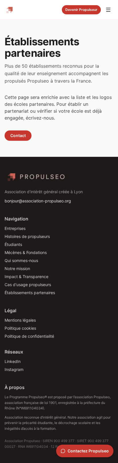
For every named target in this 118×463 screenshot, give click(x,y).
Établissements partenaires (30, 292)
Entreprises (15, 228)
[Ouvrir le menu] (108, 10)
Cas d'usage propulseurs (28, 284)
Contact (18, 135)
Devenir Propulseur (81, 9)
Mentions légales (20, 320)
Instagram (14, 369)
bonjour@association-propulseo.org (38, 200)
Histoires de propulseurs (27, 236)
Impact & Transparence (26, 276)
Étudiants (13, 244)
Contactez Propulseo (88, 450)
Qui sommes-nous (21, 260)
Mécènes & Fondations (26, 252)
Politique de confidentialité (29, 336)
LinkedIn (13, 361)
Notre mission (17, 268)
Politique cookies (20, 328)
